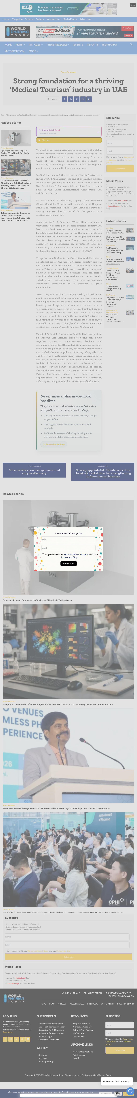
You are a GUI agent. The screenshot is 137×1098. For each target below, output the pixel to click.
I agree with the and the (71, 556)
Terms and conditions (76, 554)
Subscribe (68, 563)
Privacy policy (69, 557)
